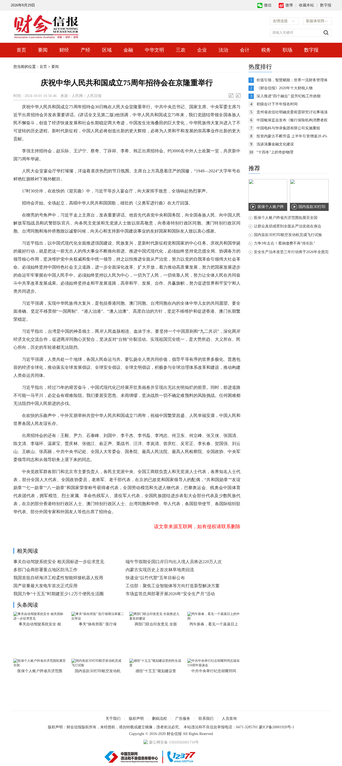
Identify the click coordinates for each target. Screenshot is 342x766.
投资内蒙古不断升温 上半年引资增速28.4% (291, 136)
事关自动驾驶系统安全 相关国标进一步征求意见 (58, 561)
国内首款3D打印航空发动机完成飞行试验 (288, 235)
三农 (180, 50)
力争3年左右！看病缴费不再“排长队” (284, 243)
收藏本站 (306, 5)
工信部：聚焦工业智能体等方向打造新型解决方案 (173, 585)
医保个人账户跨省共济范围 (39, 671)
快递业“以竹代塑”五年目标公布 (155, 577)
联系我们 (206, 719)
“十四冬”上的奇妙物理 (274, 152)
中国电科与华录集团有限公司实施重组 (288, 128)
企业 (202, 50)
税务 (266, 50)
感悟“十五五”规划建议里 (155, 671)
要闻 (43, 50)
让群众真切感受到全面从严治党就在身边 (287, 226)
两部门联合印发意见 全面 (156, 624)
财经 (64, 50)
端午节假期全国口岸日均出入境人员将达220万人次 (174, 561)
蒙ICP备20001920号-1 (276, 727)
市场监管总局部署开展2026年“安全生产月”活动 (170, 593)
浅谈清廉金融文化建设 (275, 144)
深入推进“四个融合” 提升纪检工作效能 (288, 96)
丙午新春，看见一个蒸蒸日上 (213, 624)
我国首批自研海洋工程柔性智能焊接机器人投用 (58, 577)
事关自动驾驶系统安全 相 (40, 624)
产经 (85, 50)
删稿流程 (159, 719)
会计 (245, 50)
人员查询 (229, 719)
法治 (223, 50)
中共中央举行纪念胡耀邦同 (213, 671)
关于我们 (113, 719)
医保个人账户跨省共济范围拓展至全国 (285, 218)
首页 (21, 50)
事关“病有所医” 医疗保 (98, 624)
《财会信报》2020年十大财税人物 (284, 88)
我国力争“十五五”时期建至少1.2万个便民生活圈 (58, 593)
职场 (287, 50)
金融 (128, 50)
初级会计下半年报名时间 (277, 104)
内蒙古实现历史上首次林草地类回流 (160, 569)
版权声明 (136, 719)
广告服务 (182, 719)
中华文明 (154, 50)
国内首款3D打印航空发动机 (98, 671)
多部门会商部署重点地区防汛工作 (45, 569)
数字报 (325, 5)
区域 (107, 50)
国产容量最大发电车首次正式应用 (45, 585)
